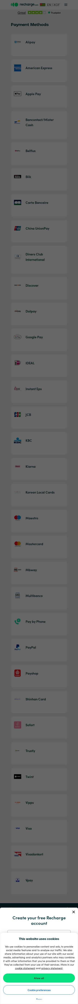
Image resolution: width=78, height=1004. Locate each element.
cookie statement (25, 968)
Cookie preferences (39, 990)
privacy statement (52, 968)
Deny (39, 999)
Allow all (39, 978)
